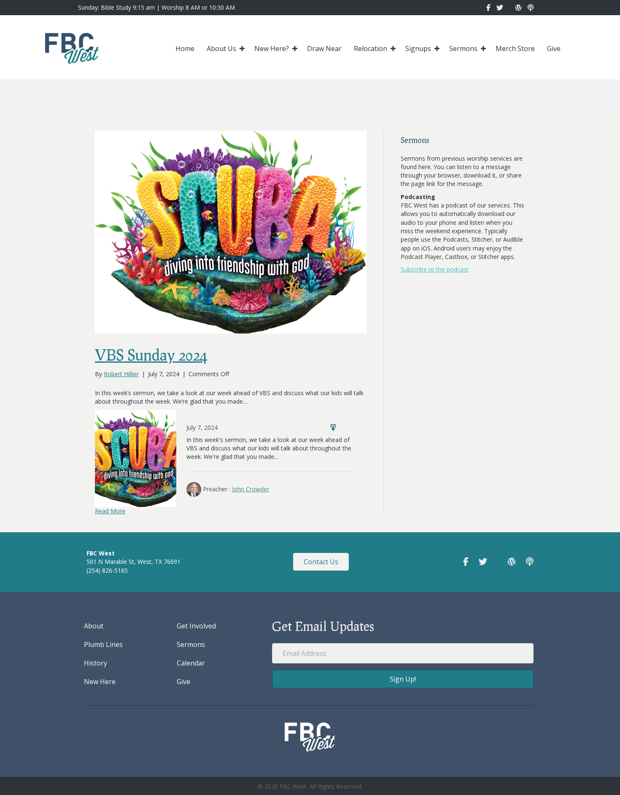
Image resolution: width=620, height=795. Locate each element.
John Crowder (250, 489)
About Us (221, 48)
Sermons (463, 48)
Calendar (191, 663)
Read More (110, 511)
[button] (242, 48)
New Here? (271, 48)
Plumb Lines (103, 644)
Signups (418, 48)
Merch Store (515, 48)
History (95, 663)
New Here (100, 681)
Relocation (370, 48)
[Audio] (331, 425)
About (93, 626)
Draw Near (324, 48)
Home (184, 48)
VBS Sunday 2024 (151, 354)
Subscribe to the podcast (435, 269)
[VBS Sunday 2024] (231, 232)
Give (554, 48)
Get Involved (196, 626)
